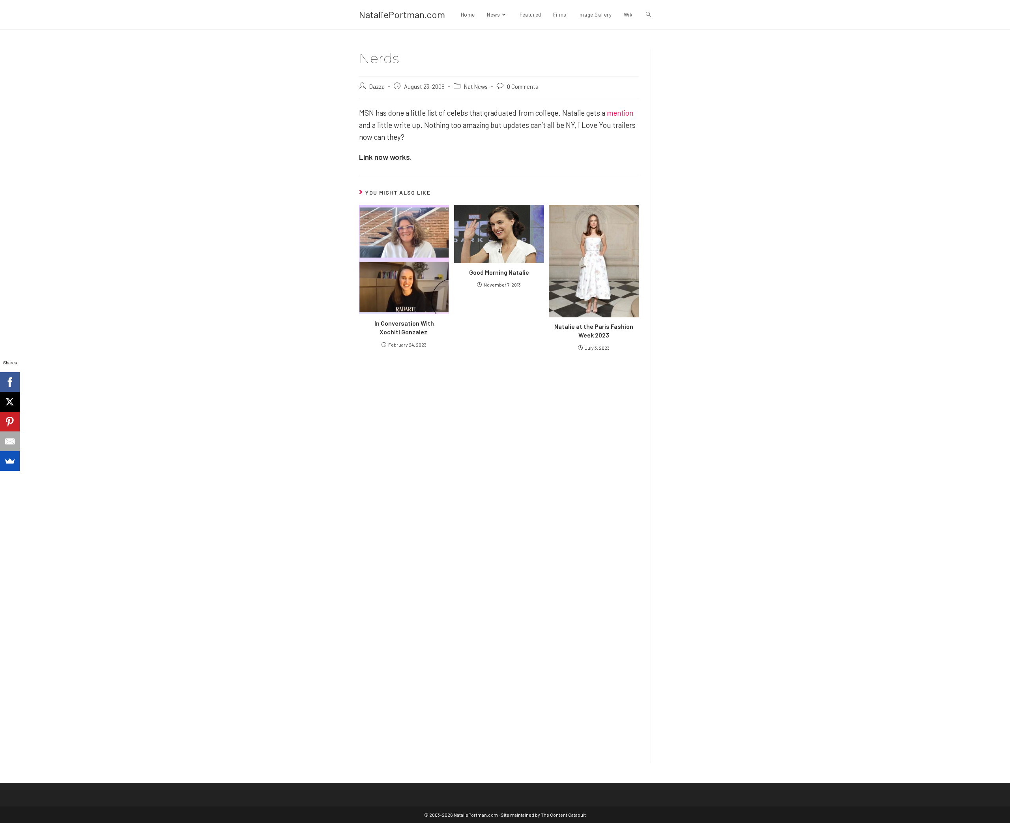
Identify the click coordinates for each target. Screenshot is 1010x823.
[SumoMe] (10, 461)
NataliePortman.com (402, 14)
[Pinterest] (10, 421)
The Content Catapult (563, 814)
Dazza (377, 86)
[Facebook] (10, 382)
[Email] (10, 441)
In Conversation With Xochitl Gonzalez (404, 327)
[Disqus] (499, 649)
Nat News (476, 86)
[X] (10, 402)
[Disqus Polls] (499, 451)
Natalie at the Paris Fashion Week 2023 (593, 330)
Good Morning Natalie (499, 272)
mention (620, 112)
